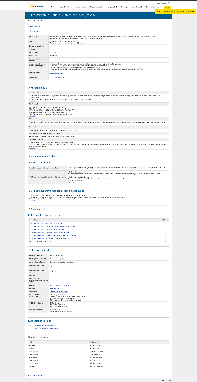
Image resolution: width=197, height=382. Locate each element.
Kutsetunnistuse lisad (97, 7)
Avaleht (53, 7)
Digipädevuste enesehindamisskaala (46, 329)
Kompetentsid (112, 7)
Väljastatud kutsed (65, 7)
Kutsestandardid (80, 7)
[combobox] (169, 3)
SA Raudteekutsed (59, 78)
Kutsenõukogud (136, 7)
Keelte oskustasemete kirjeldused (45, 326)
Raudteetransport (56, 288)
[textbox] (168, 3)
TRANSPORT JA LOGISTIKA (59, 285)
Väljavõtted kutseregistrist (153, 7)
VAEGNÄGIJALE (161, 3)
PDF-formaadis (35, 26)
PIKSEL (170, 380)
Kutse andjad (124, 7)
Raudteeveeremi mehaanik (59, 292)
